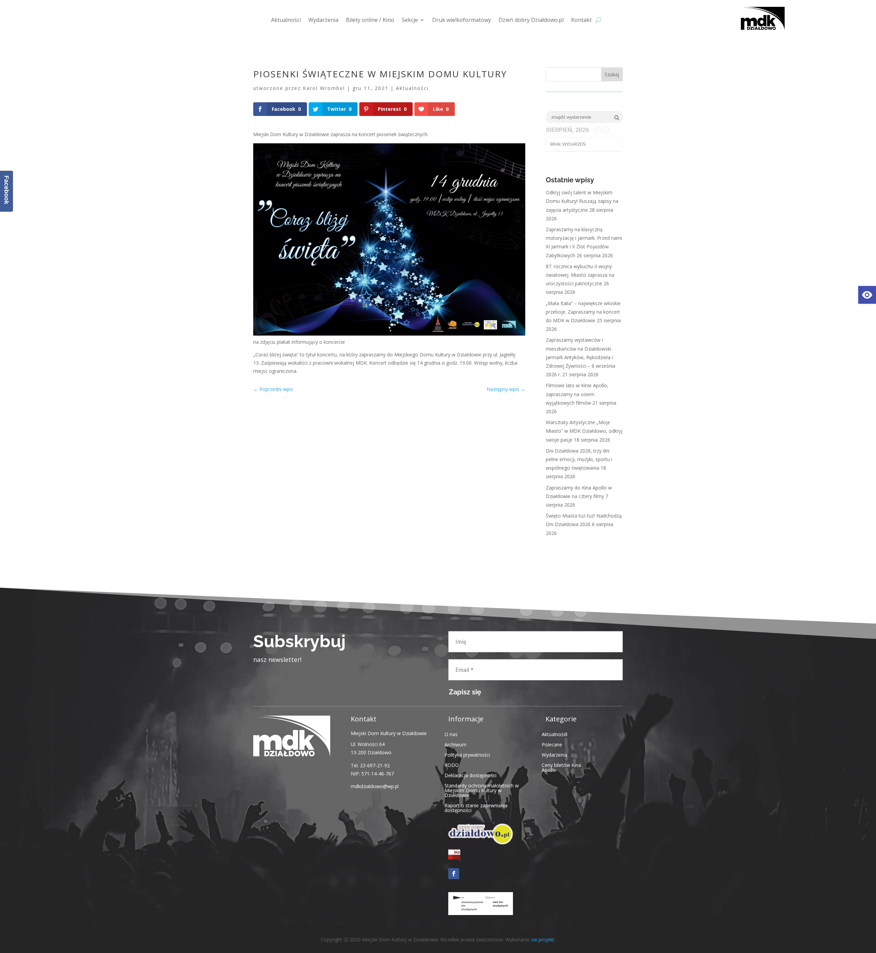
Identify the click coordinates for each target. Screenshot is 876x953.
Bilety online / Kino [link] (370, 20)
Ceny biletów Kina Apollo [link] (561, 767)
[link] (867, 295)
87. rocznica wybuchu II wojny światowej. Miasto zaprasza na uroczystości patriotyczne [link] (580, 275)
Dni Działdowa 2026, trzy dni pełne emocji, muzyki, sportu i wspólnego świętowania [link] (579, 459)
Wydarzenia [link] (323, 20)
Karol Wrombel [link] (324, 88)
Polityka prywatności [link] (467, 754)
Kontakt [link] (581, 20)
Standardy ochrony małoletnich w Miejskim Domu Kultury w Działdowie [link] (482, 790)
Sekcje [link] (410, 20)
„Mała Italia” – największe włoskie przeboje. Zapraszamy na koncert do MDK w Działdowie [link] (583, 312)
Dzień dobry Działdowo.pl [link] (531, 20)
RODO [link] (452, 765)
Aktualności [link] (286, 20)
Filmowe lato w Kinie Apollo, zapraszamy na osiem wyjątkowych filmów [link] (577, 394)
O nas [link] (451, 734)
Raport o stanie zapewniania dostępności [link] (476, 807)
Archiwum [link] (455, 744)
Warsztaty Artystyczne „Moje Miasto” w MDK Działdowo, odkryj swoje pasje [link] (584, 431)
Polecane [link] (552, 744)
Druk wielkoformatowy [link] (461, 20)
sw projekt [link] (542, 939)
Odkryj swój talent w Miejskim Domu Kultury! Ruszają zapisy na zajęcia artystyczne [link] (582, 201)
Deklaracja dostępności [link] (471, 775)
